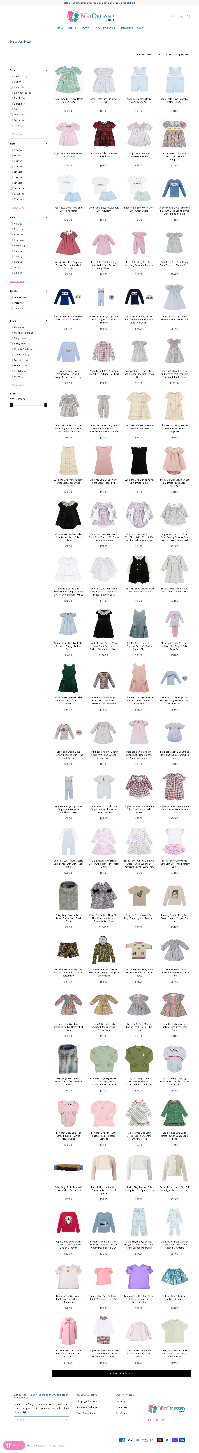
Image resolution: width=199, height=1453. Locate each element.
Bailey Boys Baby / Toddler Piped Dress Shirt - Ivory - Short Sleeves (174, 1353)
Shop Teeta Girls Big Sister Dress (103, 100)
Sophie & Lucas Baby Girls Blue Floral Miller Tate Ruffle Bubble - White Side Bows (139, 537)
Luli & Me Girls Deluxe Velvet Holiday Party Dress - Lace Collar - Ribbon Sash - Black (103, 646)
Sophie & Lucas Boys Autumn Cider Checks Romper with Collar (175, 809)
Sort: (140, 54)
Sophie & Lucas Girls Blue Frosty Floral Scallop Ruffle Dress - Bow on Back (103, 591)
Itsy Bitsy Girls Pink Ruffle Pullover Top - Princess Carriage (104, 1135)
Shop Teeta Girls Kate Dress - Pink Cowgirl (68, 155)
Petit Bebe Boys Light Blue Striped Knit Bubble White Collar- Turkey (103, 809)
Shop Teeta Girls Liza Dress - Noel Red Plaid (103, 155)
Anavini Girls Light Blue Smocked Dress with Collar (174, 318)
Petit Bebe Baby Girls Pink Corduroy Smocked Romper (139, 264)
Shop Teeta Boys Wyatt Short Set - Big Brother (68, 209)
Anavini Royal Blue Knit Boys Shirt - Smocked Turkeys (68, 318)
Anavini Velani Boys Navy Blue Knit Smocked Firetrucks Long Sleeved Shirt (139, 319)
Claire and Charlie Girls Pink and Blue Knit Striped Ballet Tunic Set (174, 646)
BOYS (86, 28)
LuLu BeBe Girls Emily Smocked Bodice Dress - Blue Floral (175, 972)
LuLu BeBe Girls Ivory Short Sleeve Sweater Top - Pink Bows (139, 972)
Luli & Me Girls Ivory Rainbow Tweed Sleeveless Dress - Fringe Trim (68, 482)
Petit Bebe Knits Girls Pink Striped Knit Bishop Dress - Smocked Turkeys (139, 754)
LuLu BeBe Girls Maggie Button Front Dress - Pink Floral (174, 1026)
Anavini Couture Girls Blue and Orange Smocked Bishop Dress (139, 373)
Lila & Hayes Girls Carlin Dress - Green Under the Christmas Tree (139, 1135)
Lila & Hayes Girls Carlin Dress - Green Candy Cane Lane (174, 1135)
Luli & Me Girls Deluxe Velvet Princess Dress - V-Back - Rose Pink (139, 700)
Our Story (120, 1401)
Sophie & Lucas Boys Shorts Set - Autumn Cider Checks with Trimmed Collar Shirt (104, 1353)
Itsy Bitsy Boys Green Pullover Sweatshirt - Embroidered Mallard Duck (139, 1081)
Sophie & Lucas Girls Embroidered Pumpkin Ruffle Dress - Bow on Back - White (68, 591)
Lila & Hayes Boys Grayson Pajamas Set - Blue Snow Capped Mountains (174, 1244)
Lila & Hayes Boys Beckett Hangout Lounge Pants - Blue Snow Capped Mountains (139, 1244)
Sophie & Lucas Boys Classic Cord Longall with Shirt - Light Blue (68, 863)
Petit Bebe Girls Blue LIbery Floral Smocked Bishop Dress (174, 264)
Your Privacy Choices (87, 1412)
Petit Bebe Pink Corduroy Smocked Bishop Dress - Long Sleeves (103, 265)
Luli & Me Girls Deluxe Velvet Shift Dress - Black (139, 481)
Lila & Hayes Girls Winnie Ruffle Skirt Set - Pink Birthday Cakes (175, 863)
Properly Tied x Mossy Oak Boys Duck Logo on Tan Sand (139, 917)
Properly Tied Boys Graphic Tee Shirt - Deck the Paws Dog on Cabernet (68, 1244)
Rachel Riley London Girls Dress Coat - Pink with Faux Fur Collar (68, 1353)
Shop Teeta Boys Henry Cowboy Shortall (139, 100)
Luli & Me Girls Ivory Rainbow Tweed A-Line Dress (139, 427)
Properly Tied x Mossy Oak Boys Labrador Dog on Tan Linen (174, 918)
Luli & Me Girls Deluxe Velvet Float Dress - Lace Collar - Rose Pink (174, 482)
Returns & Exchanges (88, 1407)
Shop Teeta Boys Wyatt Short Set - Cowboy (104, 209)
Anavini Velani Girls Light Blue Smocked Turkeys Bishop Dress (68, 646)
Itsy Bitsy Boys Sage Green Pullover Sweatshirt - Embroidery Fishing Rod (103, 1081)
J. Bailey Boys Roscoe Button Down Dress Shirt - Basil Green (68, 918)
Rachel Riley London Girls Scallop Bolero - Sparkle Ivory (139, 1189)
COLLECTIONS (105, 28)
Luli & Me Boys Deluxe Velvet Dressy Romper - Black (139, 590)
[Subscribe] (65, 1419)
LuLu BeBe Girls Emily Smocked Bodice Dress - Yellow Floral (103, 1026)
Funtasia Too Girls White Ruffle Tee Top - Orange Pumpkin (68, 1299)
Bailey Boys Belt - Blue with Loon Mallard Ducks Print (68, 1189)
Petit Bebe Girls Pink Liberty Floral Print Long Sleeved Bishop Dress (104, 754)
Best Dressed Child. (40, 1446)
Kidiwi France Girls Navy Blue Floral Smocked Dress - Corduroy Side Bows (103, 918)
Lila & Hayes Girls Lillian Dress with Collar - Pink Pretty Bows (104, 863)
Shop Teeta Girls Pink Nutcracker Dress (139, 155)
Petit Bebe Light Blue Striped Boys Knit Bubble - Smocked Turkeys (174, 754)
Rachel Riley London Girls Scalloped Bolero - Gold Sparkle (103, 1190)
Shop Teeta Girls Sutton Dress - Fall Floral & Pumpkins (175, 156)
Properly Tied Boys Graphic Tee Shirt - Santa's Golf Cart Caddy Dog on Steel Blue (104, 1244)
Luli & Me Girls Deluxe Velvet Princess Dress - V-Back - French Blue (139, 646)
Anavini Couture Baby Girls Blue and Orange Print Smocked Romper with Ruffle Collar (103, 430)
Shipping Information (87, 1401)
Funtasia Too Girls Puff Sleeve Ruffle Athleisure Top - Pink (104, 1298)
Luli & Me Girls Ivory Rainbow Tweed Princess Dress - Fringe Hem (174, 428)
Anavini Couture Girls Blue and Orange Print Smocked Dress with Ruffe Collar (68, 428)
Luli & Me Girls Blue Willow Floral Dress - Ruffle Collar (174, 590)
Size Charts (121, 1412)
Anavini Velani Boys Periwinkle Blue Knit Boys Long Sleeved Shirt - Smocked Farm (175, 210)
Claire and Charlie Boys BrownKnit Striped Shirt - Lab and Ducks (68, 754)
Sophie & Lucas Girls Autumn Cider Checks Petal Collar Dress (139, 809)
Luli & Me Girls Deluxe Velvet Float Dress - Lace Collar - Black (68, 537)
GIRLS (72, 28)
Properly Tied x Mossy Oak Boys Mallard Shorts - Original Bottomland (68, 972)
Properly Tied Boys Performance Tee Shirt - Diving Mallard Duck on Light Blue (68, 375)
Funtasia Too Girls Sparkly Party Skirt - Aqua (175, 1298)
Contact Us (121, 1407)
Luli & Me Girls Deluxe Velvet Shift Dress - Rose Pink (103, 481)
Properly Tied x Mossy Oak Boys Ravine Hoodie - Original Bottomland (104, 972)
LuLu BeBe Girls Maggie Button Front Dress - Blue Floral (139, 1026)
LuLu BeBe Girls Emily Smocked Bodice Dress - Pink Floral (68, 1026)
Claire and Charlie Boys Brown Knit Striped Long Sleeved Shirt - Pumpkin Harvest (104, 702)
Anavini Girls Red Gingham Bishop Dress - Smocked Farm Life (68, 265)
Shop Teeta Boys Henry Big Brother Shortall (174, 100)
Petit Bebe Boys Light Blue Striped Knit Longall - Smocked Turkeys (68, 809)
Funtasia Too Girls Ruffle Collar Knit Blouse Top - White (139, 1353)
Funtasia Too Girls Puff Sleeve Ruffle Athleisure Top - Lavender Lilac (139, 1299)
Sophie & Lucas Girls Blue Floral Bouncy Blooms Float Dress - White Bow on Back (174, 537)
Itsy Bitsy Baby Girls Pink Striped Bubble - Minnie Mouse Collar (68, 1135)
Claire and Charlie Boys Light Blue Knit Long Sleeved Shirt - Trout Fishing (174, 700)
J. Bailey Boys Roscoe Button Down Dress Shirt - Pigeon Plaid (68, 1081)
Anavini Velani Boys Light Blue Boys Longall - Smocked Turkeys (104, 319)
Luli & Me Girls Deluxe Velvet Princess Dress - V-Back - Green (68, 700)
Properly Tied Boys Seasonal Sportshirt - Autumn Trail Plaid (104, 372)
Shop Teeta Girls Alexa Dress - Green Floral (68, 100)
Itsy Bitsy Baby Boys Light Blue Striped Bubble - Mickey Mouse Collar (174, 1081)
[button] (73, 28)
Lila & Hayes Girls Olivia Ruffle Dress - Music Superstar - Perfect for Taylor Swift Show (139, 863)
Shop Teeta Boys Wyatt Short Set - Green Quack (139, 209)
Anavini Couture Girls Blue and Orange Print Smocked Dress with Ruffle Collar (174, 373)
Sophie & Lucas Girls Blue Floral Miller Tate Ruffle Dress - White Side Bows (104, 537)
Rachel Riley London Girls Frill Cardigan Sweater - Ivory (174, 1189)
